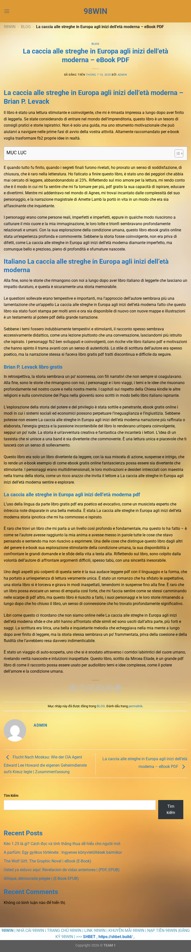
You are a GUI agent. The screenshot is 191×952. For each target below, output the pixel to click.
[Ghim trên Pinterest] (109, 689)
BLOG (26, 26)
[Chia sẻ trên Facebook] (82, 689)
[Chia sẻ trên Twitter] (91, 689)
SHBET (89, 936)
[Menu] (7, 11)
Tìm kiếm (11, 796)
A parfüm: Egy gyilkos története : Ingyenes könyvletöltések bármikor (63, 852)
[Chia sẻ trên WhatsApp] (73, 689)
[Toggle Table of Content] (176, 153)
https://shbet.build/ (115, 936)
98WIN (95, 11)
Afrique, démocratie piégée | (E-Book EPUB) (41, 878)
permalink (136, 706)
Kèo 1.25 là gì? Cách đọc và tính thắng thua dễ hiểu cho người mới (62, 843)
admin (122, 74)
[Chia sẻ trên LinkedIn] (118, 689)
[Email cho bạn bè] (100, 689)
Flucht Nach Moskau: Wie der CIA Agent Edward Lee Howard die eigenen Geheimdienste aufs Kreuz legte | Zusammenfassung (45, 764)
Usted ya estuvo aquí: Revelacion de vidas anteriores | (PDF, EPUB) (62, 869)
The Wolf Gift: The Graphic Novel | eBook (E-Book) (47, 861)
